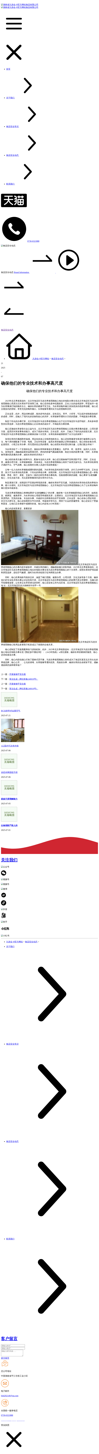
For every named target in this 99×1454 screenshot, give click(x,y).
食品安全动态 (7, 330)
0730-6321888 (33, 241)
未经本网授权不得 (9, 772)
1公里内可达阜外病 (10, 746)
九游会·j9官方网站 (40, 359)
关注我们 (9, 860)
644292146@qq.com (9, 1396)
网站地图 (29, 1420)
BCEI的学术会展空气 (10, 711)
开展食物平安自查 (17, 674)
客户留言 (9, 1338)
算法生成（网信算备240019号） (23, 679)
